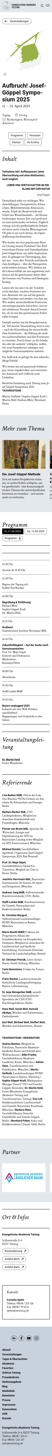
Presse (6, 1400)
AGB (4, 1413)
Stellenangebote (11, 1381)
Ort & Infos (33, 142)
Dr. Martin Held (11, 759)
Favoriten (7, 1368)
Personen (34, 135)
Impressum (8, 1404)
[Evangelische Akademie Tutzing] (19, 9)
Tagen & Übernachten (14, 1358)
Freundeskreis (10, 1377)
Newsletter (8, 1395)
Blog (4, 1386)
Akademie (8, 1363)
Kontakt (6, 1418)
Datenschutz (9, 1409)
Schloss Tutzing (11, 1372)
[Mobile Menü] (48, 5)
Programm (17, 135)
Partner (16, 142)
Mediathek (8, 1390)
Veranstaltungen (12, 1354)
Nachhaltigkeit (14, 120)
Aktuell (6, 1349)
